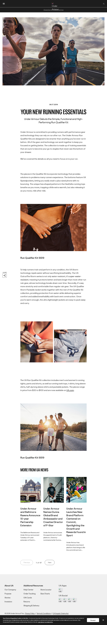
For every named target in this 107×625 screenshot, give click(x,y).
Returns (27, 601)
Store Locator (45, 590)
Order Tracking (30, 594)
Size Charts (45, 594)
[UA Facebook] (75, 600)
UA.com (70, 390)
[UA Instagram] (61, 600)
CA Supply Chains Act (61, 613)
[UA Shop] (61, 590)
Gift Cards (28, 597)
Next (49, 562)
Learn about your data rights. (45, 622)
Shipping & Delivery (31, 605)
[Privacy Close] (103, 620)
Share (5, 272)
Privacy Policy (30, 613)
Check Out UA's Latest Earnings (53, 10)
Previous (27, 562)
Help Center (28, 590)
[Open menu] (4, 3)
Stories (7, 597)
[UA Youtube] (70, 600)
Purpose (8, 594)
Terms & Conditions (44, 613)
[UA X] (65, 600)
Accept (93, 620)
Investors (8, 601)
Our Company (10, 590)
